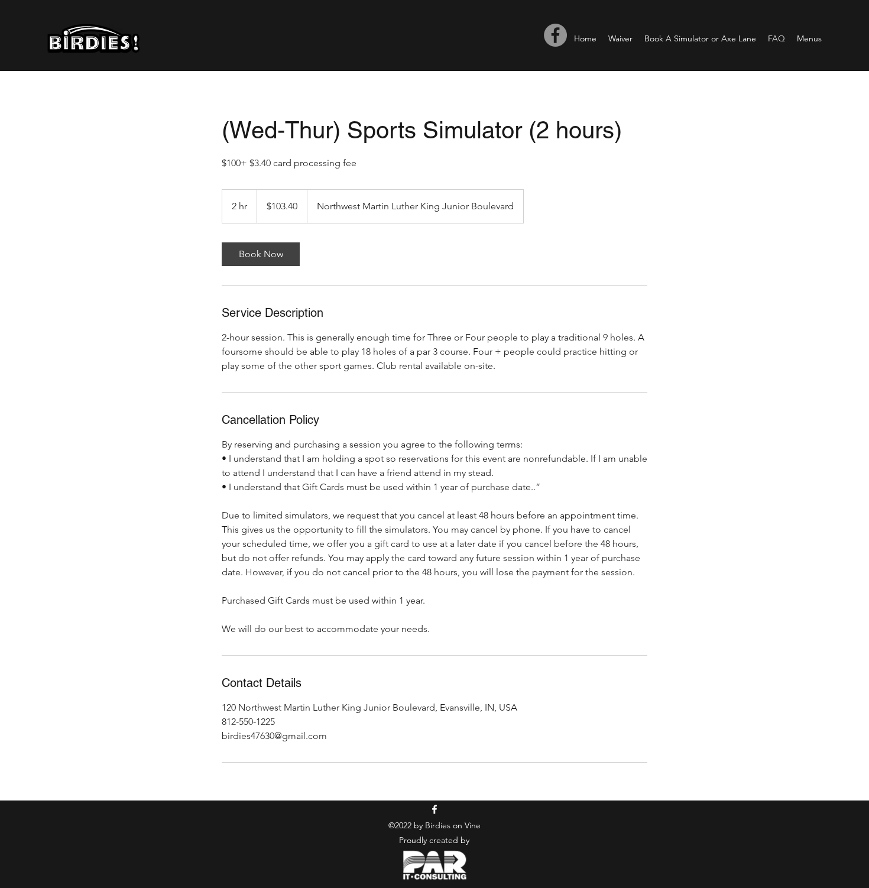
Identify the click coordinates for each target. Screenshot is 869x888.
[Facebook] (555, 35)
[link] (261, 254)
